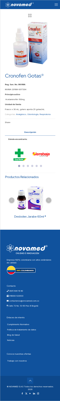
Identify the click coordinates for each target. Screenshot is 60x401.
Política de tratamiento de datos (21, 329)
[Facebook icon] (22, 393)
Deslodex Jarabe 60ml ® (30, 216)
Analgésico (21, 114)
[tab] (30, 132)
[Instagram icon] (38, 393)
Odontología (32, 114)
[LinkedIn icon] (34, 393)
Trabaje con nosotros (17, 361)
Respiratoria (45, 114)
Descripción (30, 132)
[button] (7, 155)
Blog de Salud (13, 335)
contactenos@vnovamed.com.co (24, 301)
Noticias (10, 340)
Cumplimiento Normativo (18, 324)
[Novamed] (19, 4)
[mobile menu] (56, 4)
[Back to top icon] (30, 381)
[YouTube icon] (30, 393)
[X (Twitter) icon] (26, 393)
